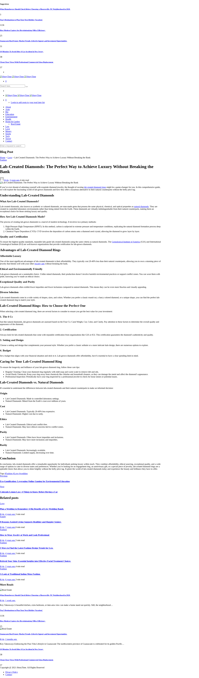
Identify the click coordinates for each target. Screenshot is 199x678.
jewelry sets (40, 264)
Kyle (6, 180)
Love (7, 129)
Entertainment (11, 117)
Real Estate (15, 124)
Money (8, 131)
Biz (6, 112)
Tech (7, 136)
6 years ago (10, 540)
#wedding (23, 473)
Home (2, 157)
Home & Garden (12, 121)
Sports (8, 134)
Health (8, 119)
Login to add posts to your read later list (28, 102)
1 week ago (10, 600)
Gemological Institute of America (126, 242)
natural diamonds (141, 206)
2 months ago (11, 639)
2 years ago (10, 566)
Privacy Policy (11, 672)
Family (3, 516)
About (8, 107)
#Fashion (9, 473)
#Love (16, 473)
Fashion (3, 160)
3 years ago (15, 180)
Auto (7, 109)
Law (7, 126)
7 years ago (10, 527)
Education (9, 114)
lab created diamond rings (95, 187)
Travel (8, 138)
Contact (8, 141)
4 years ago (10, 514)
